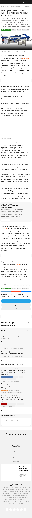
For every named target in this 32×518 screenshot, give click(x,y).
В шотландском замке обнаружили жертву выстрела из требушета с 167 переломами (12, 386)
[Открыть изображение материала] (16, 41)
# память (4, 406)
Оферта (16, 451)
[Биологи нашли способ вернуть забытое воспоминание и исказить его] (28, 399)
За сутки (4, 364)
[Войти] (30, 2)
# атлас (14, 29)
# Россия (14, 379)
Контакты (16, 455)
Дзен (16, 305)
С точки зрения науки (7, 377)
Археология (4, 390)
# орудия (16, 390)
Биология (4, 404)
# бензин (16, 377)
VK (16, 308)
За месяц (20, 364)
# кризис (4, 379)
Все (29, 323)
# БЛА (21, 377)
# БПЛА (19, 29)
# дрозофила (20, 404)
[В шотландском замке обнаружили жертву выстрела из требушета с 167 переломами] (28, 386)
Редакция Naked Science (17, 348)
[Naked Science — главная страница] (8, 2)
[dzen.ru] (17, 509)
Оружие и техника (6, 29)
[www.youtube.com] (14, 509)
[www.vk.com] (10, 509)
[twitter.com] (7, 509)
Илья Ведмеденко (15, 6)
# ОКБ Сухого (25, 29)
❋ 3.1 (9, 15)
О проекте (16, 458)
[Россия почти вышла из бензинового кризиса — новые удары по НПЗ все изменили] (28, 372)
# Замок (11, 390)
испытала (4, 228)
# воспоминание (12, 404)
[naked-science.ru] (25, 509)
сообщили (25, 58)
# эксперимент (11, 406)
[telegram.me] (21, 509)
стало (18, 264)
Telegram (16, 301)
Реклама (16, 461)
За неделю (11, 364)
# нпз (9, 379)
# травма (19, 392)
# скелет (4, 392)
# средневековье (11, 392)
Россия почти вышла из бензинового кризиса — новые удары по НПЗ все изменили (13, 372)
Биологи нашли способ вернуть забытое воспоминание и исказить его (12, 399)
